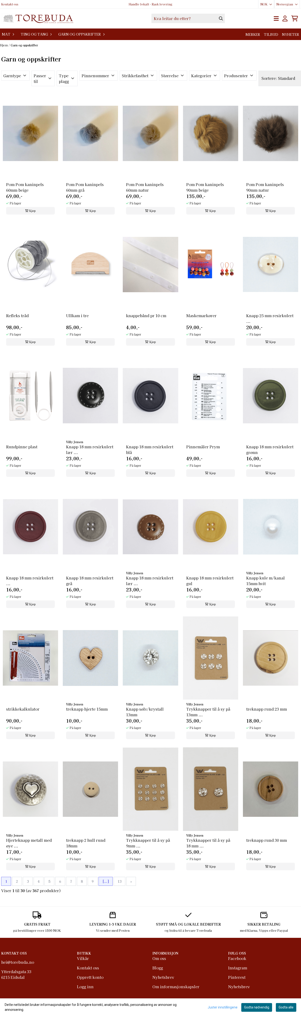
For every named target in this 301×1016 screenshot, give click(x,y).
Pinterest (237, 977)
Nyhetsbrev (163, 977)
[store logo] (38, 18)
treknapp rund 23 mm (266, 709)
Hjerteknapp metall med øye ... (29, 843)
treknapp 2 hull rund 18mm (85, 843)
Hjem (4, 45)
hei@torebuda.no (17, 962)
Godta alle (286, 1007)
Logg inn (85, 986)
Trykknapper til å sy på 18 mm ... (208, 843)
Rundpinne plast (21, 446)
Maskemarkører (201, 315)
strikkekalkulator (23, 709)
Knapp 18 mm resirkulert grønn (269, 449)
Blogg (157, 968)
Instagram (237, 968)
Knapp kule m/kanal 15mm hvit (265, 580)
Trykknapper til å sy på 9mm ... (148, 843)
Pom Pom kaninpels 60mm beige (25, 187)
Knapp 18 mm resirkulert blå (149, 449)
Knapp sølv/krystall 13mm (145, 711)
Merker (253, 34)
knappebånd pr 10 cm (146, 315)
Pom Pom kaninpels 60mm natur (145, 187)
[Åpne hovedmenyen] (276, 18)
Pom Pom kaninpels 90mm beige (205, 187)
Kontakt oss (9, 4)
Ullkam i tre (77, 315)
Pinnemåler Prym (203, 446)
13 (119, 881)
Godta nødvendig (256, 1007)
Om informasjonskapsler (175, 986)
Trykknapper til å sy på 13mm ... (208, 711)
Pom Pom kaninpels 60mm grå (85, 187)
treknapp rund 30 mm (266, 840)
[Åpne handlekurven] (294, 18)
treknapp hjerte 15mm (87, 709)
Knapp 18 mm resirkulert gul (210, 580)
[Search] (221, 18)
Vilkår (83, 958)
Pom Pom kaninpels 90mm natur (265, 187)
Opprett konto (90, 977)
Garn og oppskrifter (24, 45)
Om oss (159, 958)
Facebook (237, 958)
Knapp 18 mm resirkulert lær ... (89, 449)
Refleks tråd (17, 315)
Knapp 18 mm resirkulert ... (29, 580)
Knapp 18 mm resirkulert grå (89, 580)
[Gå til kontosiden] (285, 18)
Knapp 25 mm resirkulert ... (269, 318)
